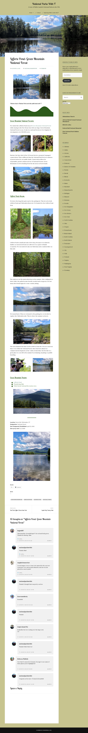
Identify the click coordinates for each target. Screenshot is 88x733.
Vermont (43, 68)
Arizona (66, 153)
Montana (66, 200)
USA (65, 250)
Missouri (66, 197)
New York (67, 217)
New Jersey (67, 210)
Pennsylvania (68, 230)
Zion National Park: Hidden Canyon (71, 132)
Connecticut (67, 160)
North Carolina (68, 220)
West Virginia (68, 267)
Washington (67, 263)
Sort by (64, 101)
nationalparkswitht (31, 68)
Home (30, 12)
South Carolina (68, 237)
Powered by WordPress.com (43, 730)
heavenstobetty (22, 596)
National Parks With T (44, 3)
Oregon (66, 227)
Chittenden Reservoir (16, 499)
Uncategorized (68, 247)
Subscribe (67, 80)
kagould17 (20, 530)
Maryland (67, 186)
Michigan (66, 193)
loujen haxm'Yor (22, 627)
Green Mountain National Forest (41, 126)
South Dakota (68, 240)
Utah (65, 253)
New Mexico (67, 213)
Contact (39, 12)
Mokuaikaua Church (69, 116)
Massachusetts (68, 190)
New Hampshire (68, 207)
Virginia (66, 260)
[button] (20, 143)
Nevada (66, 203)
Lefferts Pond (18, 382)
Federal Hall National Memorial (72, 128)
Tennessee (67, 243)
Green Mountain (28, 499)
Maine (66, 183)
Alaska (66, 150)
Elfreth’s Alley (67, 125)
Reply (50, 540)
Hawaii (66, 173)
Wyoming (67, 270)
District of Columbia (69, 166)
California (67, 156)
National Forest (47, 499)
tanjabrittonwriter (23, 563)
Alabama (66, 146)
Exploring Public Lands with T (51, 12)
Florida (66, 170)
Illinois (66, 176)
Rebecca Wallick (22, 659)
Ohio (65, 223)
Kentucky (67, 180)
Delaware (67, 163)
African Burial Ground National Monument (72, 120)
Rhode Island (68, 233)
